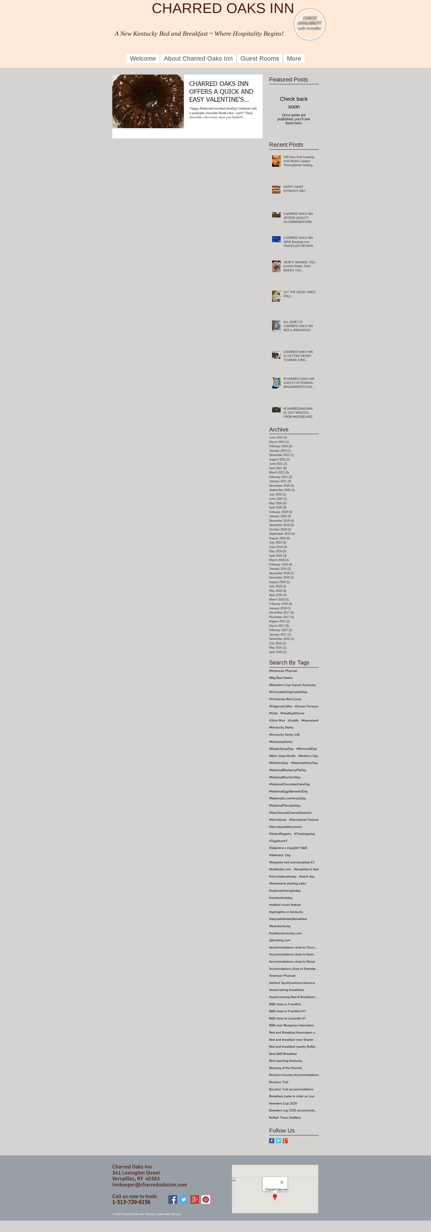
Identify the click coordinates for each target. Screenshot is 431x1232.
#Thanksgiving (304, 834)
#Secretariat (277, 819)
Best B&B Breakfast (283, 1054)
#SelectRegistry (280, 834)
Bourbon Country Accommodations (294, 1075)
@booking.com (279, 940)
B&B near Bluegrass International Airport (294, 1025)
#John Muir (277, 720)
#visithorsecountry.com (285, 933)
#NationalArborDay (304, 763)
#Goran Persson (306, 706)
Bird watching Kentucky (285, 1061)
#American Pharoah (283, 671)
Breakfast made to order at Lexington (294, 1096)
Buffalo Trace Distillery (285, 1117)
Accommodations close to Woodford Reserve (294, 961)
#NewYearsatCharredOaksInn (290, 812)
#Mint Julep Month (282, 756)
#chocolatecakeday (283, 876)
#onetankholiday (280, 898)
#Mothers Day (308, 756)
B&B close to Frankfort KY (287, 1011)
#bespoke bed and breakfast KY (292, 862)
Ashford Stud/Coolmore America (292, 983)
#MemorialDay (306, 748)
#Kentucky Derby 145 (284, 734)
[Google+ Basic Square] (285, 1140)
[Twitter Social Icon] (183, 1199)
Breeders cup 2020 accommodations (294, 1110)
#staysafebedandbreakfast (288, 919)
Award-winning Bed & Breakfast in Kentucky (294, 997)
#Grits (273, 713)
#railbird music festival (285, 904)
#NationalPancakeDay (285, 805)
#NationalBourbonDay (284, 777)
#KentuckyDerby (280, 742)
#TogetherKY (278, 841)
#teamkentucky (280, 926)
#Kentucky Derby (281, 727)
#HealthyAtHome (292, 713)
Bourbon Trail (278, 1082)
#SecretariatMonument (285, 827)
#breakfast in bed (306, 869)
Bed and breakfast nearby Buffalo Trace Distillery (294, 1046)
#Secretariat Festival (303, 819)
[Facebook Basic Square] (271, 1140)
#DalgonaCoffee (280, 706)
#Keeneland (309, 720)
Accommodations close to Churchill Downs (294, 947)
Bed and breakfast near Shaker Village (294, 1039)
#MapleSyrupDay (281, 748)
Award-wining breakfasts (286, 990)
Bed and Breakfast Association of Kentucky (294, 1032)
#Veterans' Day (280, 855)
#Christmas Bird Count (285, 699)
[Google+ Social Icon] (194, 1199)
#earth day (306, 876)
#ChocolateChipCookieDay (288, 692)
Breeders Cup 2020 (283, 1103)
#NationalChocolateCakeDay (289, 784)
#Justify (293, 720)
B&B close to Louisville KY (287, 1018)
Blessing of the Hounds (285, 1068)
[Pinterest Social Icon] (205, 1199)
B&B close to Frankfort (285, 1004)
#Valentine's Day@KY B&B (288, 848)
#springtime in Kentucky (286, 912)
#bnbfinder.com (280, 869)
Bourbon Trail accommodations (291, 1089)
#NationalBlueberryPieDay (287, 770)
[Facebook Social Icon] (172, 1199)
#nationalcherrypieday (285, 890)
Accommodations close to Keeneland (294, 954)
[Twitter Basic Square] (278, 1140)
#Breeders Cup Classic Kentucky (292, 685)
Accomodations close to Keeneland (294, 968)
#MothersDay (278, 763)
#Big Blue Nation (281, 678)
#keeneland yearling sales (287, 883)
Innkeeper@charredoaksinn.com (149, 1184)
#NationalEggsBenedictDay (288, 791)
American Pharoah (282, 975)
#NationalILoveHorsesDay (287, 798)
